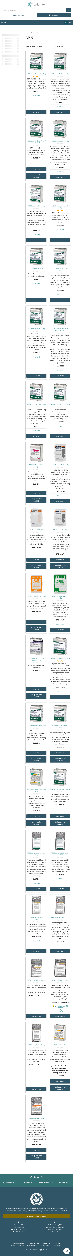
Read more (36, 169)
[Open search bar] (70, 22)
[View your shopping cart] (66, 22)
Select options (36, 1016)
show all (6, 130)
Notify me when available (36, 176)
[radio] (10, 138)
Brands (33, 33)
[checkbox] (10, 63)
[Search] (68, 10)
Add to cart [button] (36, 112)
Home (27, 33)
